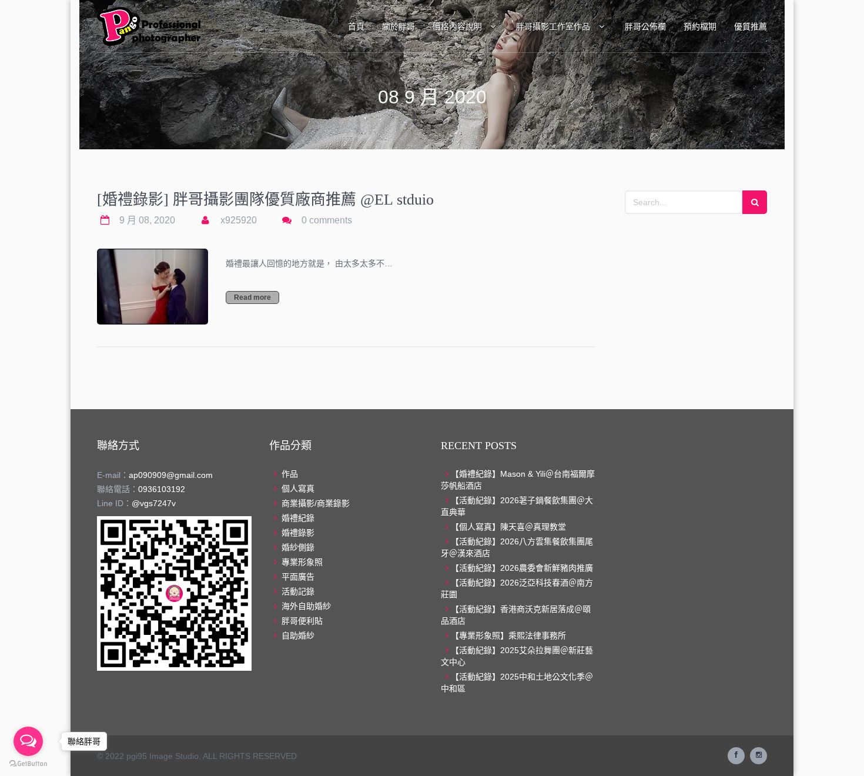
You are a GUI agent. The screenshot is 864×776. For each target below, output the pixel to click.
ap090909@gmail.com (171, 475)
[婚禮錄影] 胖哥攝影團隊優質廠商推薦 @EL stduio (265, 199)
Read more (252, 297)
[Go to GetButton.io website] (28, 764)
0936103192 (161, 489)
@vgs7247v (154, 503)
